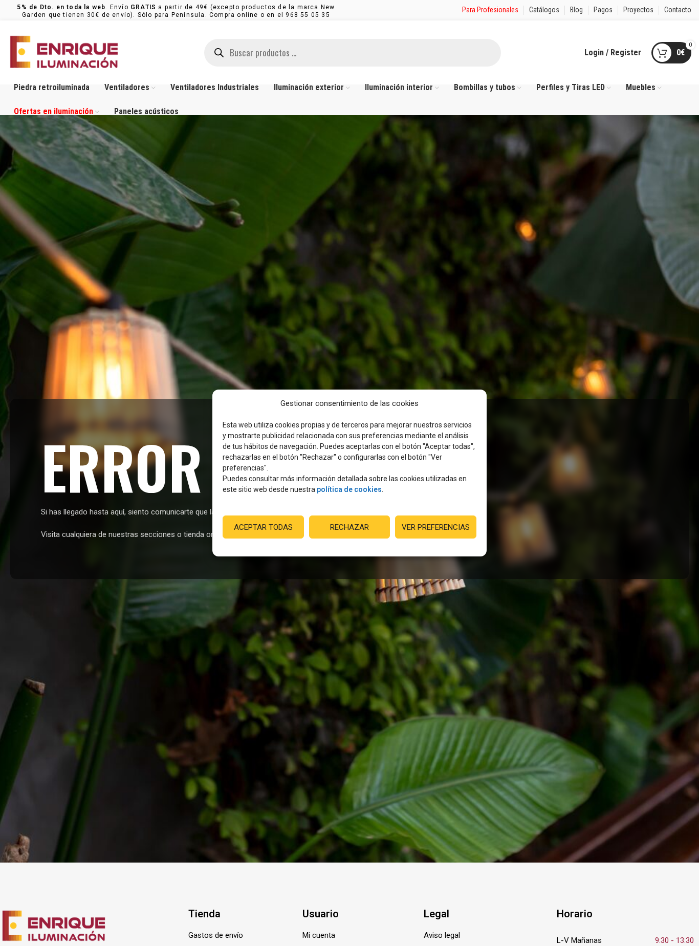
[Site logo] (64, 51)
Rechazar (349, 527)
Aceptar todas (263, 527)
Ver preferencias (436, 527)
